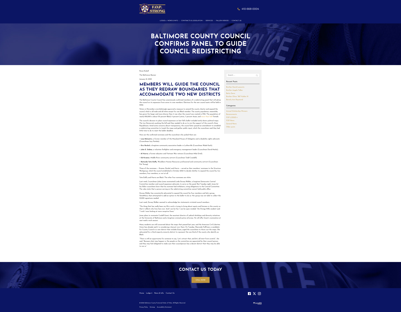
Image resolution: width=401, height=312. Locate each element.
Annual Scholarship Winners (236, 111)
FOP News (230, 120)
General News (231, 124)
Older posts (230, 127)
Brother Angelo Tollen (234, 90)
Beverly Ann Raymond (234, 100)
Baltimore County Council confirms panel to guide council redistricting (200, 44)
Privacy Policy (143, 307)
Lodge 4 (163, 20)
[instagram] (259, 293)
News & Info (173, 20)
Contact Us (236, 20)
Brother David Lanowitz (235, 87)
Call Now (200, 280)
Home (141, 293)
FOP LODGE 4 (231, 117)
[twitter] (254, 293)
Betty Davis (230, 93)
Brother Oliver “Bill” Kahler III (237, 96)
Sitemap (152, 307)
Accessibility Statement (164, 307)
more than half (207, 116)
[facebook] (249, 293)
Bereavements (231, 114)
